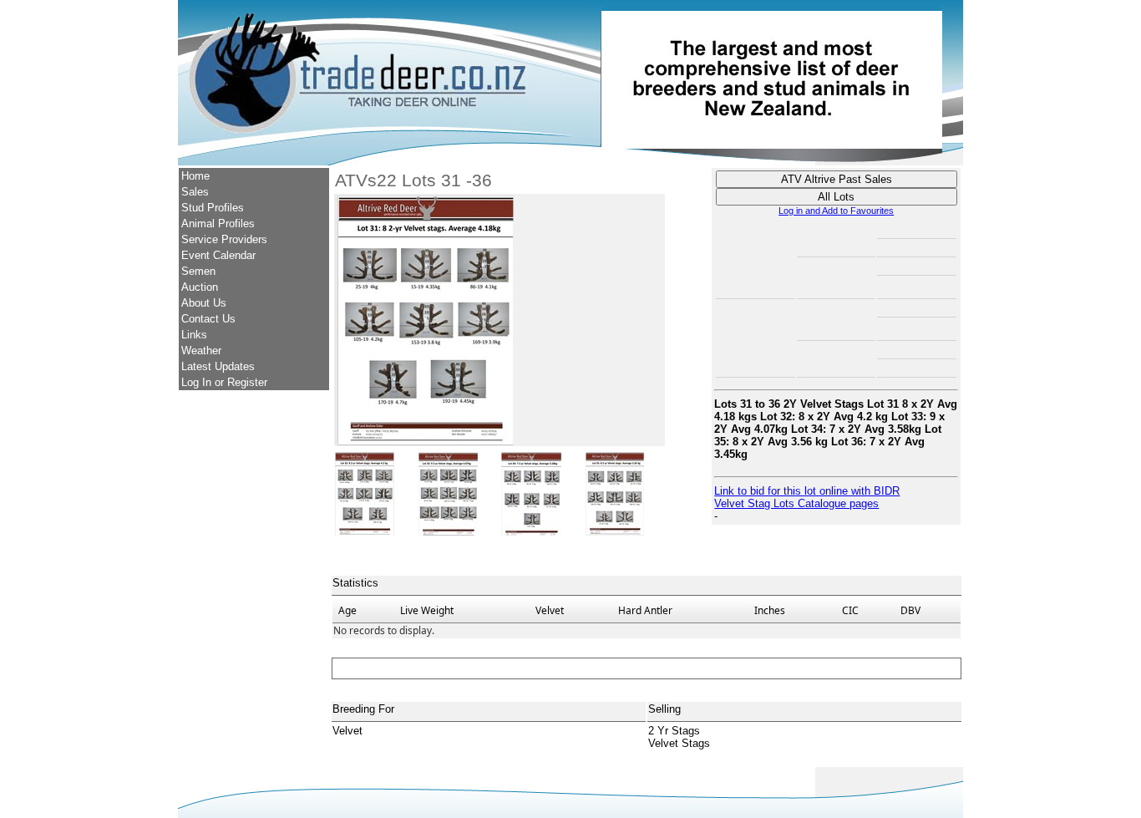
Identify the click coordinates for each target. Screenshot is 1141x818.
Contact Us (208, 318)
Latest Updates (218, 366)
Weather (201, 350)
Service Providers (224, 239)
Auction (199, 287)
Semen (198, 271)
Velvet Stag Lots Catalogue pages (796, 503)
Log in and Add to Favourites (836, 211)
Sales (195, 191)
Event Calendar (218, 255)
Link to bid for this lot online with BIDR (807, 491)
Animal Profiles (218, 223)
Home (195, 176)
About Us (203, 303)
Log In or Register (224, 382)
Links (194, 334)
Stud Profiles (212, 207)
